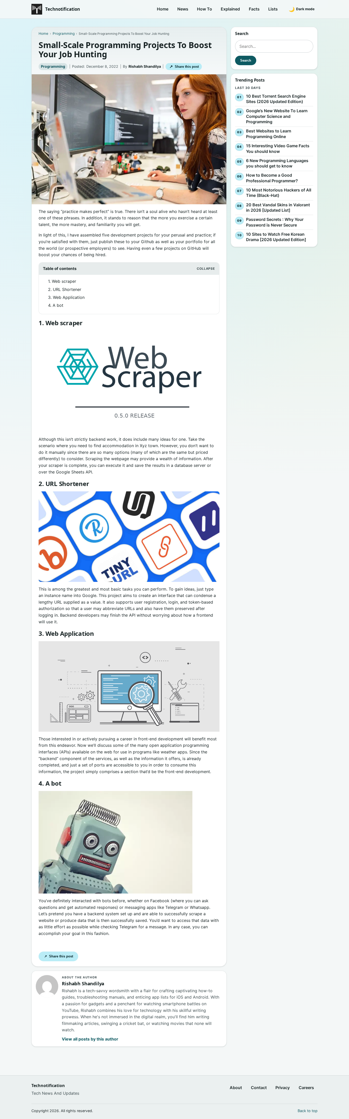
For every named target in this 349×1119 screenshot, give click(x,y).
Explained (230, 9)
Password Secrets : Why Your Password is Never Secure (275, 222)
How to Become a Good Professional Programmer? (272, 178)
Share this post (184, 66)
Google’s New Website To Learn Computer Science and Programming (277, 116)
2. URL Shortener (64, 289)
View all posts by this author (90, 1039)
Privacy (282, 1087)
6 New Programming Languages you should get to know (277, 163)
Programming (53, 66)
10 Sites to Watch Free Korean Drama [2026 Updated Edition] (276, 237)
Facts (254, 9)
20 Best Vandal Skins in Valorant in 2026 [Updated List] (278, 207)
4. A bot (55, 305)
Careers (306, 1087)
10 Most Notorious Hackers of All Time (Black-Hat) (278, 192)
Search (245, 60)
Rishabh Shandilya (145, 66)
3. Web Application (66, 297)
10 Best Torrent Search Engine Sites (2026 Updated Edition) (276, 99)
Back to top (308, 1111)
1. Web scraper (62, 281)
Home (162, 9)
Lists (273, 9)
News (182, 9)
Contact (259, 1087)
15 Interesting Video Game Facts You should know (277, 148)
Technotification (62, 9)
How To (204, 9)
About (236, 1087)
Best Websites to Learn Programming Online (268, 134)
